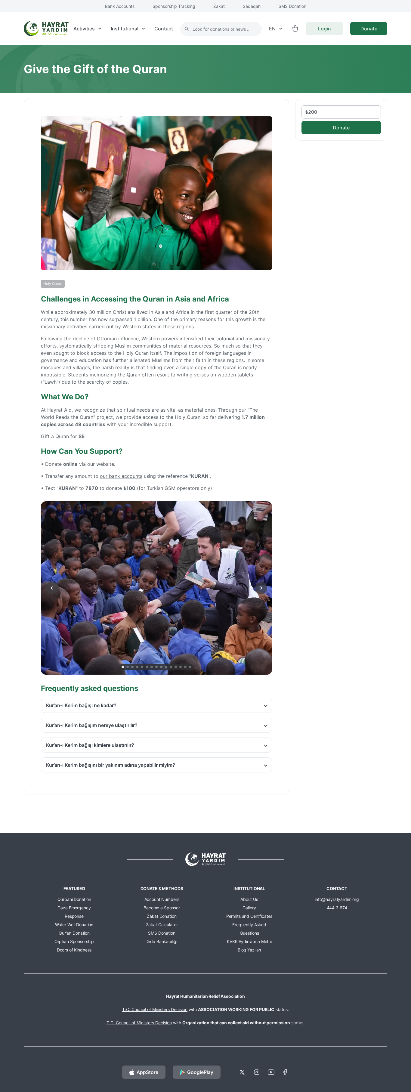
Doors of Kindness (74, 949)
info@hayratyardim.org (337, 899)
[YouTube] (271, 1072)
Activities (84, 29)
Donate (368, 29)
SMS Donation (292, 6)
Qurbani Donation (74, 899)
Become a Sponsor (162, 907)
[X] (242, 1072)
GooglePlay (200, 1072)
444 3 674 (337, 907)
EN (272, 29)
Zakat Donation (161, 916)
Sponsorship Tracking (174, 6)
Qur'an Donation (74, 933)
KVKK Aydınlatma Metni (249, 941)
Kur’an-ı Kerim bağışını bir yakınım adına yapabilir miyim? (110, 765)
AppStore (147, 1072)
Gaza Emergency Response (74, 912)
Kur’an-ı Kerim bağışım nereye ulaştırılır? (92, 725)
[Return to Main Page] (46, 28)
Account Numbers (161, 899)
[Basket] (295, 28)
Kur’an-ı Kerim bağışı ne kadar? (81, 705)
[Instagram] (256, 1072)
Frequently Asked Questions (249, 929)
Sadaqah (252, 6)
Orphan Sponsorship (74, 941)
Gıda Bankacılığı (162, 941)
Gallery (249, 907)
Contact (163, 29)
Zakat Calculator (162, 924)
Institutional (124, 29)
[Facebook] (285, 1072)
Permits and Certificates (249, 916)
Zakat (219, 6)
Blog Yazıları (249, 949)
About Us (249, 899)
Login (324, 29)
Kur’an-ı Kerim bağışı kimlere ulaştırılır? (90, 745)
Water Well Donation (74, 924)
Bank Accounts (119, 6)
